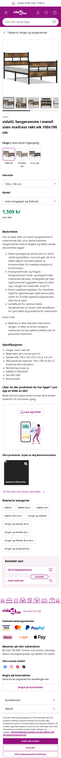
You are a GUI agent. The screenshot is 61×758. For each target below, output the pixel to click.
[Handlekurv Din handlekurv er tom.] (55, 12)
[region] (30, 735)
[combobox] (30, 22)
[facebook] (5, 666)
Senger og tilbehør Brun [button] (17, 524)
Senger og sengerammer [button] (17, 548)
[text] (11, 212)
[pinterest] (17, 666)
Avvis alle (30, 747)
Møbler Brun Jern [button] (13, 515)
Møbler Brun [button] (24, 507)
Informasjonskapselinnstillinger (30, 754)
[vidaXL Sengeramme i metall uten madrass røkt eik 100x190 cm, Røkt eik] (30, 68)
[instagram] (11, 666)
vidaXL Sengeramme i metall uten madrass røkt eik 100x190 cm (29, 127)
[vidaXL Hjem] (20, 12)
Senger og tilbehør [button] (37, 515)
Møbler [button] (8, 507)
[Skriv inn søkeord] (54, 21)
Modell (6, 192)
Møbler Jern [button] (42, 507)
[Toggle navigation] (5, 12)
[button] (28, 3)
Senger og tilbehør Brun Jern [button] (19, 540)
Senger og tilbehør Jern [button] (16, 532)
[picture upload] (30, 432)
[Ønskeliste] (46, 12)
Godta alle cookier (30, 741)
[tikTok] (23, 666)
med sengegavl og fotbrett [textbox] (22, 201)
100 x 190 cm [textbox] (13, 184)
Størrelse (7, 175)
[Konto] (38, 12)
